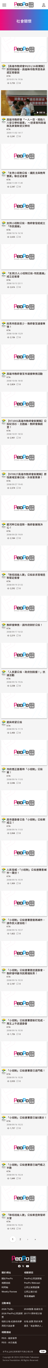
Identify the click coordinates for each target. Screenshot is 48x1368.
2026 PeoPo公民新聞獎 (12, 1315)
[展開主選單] (4, 5)
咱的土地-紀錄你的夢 (12, 1321)
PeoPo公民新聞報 (33, 1278)
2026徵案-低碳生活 (33, 1308)
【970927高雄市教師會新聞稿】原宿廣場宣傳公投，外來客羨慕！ (27, 475)
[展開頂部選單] (43, 5)
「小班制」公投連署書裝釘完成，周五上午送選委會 (26, 1021)
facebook (19, 1266)
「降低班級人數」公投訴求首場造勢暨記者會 (26, 576)
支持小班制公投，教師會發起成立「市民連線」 (26, 224)
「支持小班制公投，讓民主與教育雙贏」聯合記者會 (26, 174)
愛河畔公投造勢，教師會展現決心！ (25, 526)
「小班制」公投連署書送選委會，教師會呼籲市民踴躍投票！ (26, 971)
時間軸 (5, 1287)
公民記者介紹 (30, 1291)
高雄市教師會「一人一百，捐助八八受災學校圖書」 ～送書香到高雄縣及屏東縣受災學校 (26, 123)
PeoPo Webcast (32, 1282)
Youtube (27, 1266)
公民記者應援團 (31, 1287)
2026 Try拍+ (8, 1308)
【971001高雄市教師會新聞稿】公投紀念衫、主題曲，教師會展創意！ (27, 424)
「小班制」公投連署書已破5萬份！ (27, 1117)
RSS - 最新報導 (9, 1338)
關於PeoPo (7, 1278)
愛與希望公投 (14, 722)
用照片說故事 (8, 1325)
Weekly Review (9, 1291)
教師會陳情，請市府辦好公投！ (25, 625)
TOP (43, 1351)
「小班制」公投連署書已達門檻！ (26, 1070)
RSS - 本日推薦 (9, 1342)
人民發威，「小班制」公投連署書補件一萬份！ (27, 871)
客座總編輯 (29, 1296)
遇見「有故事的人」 (34, 1325)
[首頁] (24, 5)
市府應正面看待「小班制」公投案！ (25, 770)
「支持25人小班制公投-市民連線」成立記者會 (27, 274)
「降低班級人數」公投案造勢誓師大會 (26, 1216)
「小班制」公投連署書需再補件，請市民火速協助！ (26, 921)
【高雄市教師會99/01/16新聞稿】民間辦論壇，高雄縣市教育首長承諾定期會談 (26, 69)
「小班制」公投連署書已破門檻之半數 (26, 1166)
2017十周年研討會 (33, 1313)
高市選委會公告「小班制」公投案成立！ (26, 821)
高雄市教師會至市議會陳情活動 (25, 373)
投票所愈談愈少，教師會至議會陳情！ (26, 325)
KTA (8, 76)
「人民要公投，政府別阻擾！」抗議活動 (26, 673)
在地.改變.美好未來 (33, 1321)
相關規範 (6, 1282)
